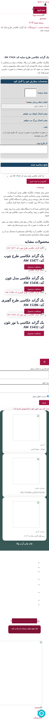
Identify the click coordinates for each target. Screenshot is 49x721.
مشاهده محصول (34, 267)
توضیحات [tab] (40, 187)
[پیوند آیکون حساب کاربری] (45, 5)
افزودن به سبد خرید (38, 181)
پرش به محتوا (43, 2)
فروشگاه (32, 27)
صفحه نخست (43, 27)
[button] (43, 18)
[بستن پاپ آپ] (44, 362)
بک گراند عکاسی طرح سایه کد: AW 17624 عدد (27, 176)
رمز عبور (45, 383)
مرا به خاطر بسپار (39, 396)
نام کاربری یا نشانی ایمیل (39, 369)
